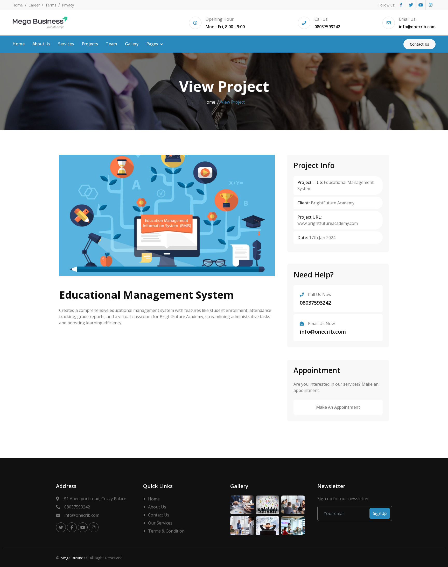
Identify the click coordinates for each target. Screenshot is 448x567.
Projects (90, 44)
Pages (152, 44)
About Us (41, 44)
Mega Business (74, 557)
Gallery (131, 44)
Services (66, 44)
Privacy (68, 5)
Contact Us (419, 44)
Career (34, 5)
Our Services (160, 523)
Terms (50, 5)
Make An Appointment (338, 407)
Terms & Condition (166, 531)
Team (111, 44)
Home (17, 5)
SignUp (380, 513)
